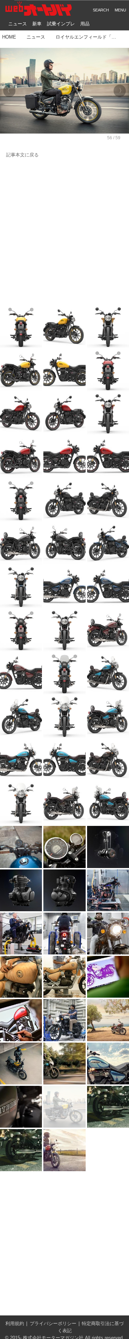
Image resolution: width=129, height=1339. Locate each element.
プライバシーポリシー (53, 1323)
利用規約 (14, 1323)
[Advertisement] (64, 232)
